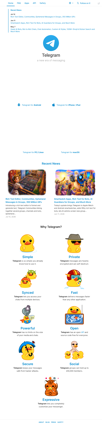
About (41, 422)
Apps (27, 3)
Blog (48, 422)
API (34, 3)
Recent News (16, 10)
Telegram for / (68, 105)
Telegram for (31, 105)
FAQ (19, 3)
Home (10, 3)
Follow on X (85, 3)
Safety (43, 3)
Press (53, 422)
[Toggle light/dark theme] (98, 3)
